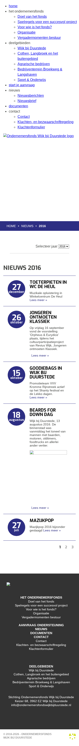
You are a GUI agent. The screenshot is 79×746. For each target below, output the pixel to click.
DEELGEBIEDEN (41, 666)
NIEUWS (41, 629)
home (13, 6)
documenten (18, 106)
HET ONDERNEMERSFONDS (41, 597)
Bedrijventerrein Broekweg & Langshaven (41, 682)
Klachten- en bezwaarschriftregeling (46, 122)
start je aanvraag (22, 85)
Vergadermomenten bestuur (39, 37)
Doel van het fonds (32, 16)
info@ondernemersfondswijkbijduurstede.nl (41, 705)
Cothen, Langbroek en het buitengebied (41, 674)
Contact (24, 116)
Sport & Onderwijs (32, 80)
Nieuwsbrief (27, 101)
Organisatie (27, 32)
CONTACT (41, 637)
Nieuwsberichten (31, 95)
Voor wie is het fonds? (35, 27)
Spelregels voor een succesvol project (47, 22)
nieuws (27, 226)
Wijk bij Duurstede (32, 48)
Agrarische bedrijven (34, 64)
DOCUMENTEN (41, 633)
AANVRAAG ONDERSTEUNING (41, 625)
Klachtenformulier (31, 127)
